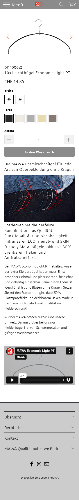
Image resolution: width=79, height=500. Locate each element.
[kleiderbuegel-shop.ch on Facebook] (31, 464)
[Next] (70, 36)
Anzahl (9, 131)
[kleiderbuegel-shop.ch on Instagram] (39, 464)
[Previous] (8, 36)
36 (20, 99)
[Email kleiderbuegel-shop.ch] (47, 464)
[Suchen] (63, 4)
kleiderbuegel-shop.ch (44, 477)
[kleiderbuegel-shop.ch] (39, 4)
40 (9, 99)
